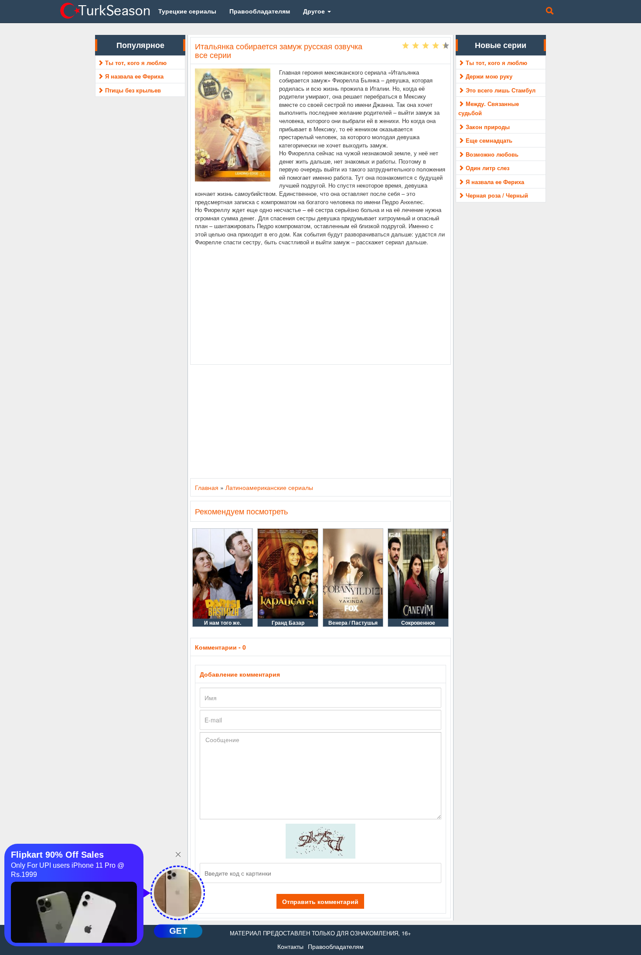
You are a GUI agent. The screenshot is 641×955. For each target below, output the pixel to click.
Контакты (290, 946)
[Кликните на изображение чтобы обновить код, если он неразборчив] (320, 840)
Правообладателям (336, 946)
